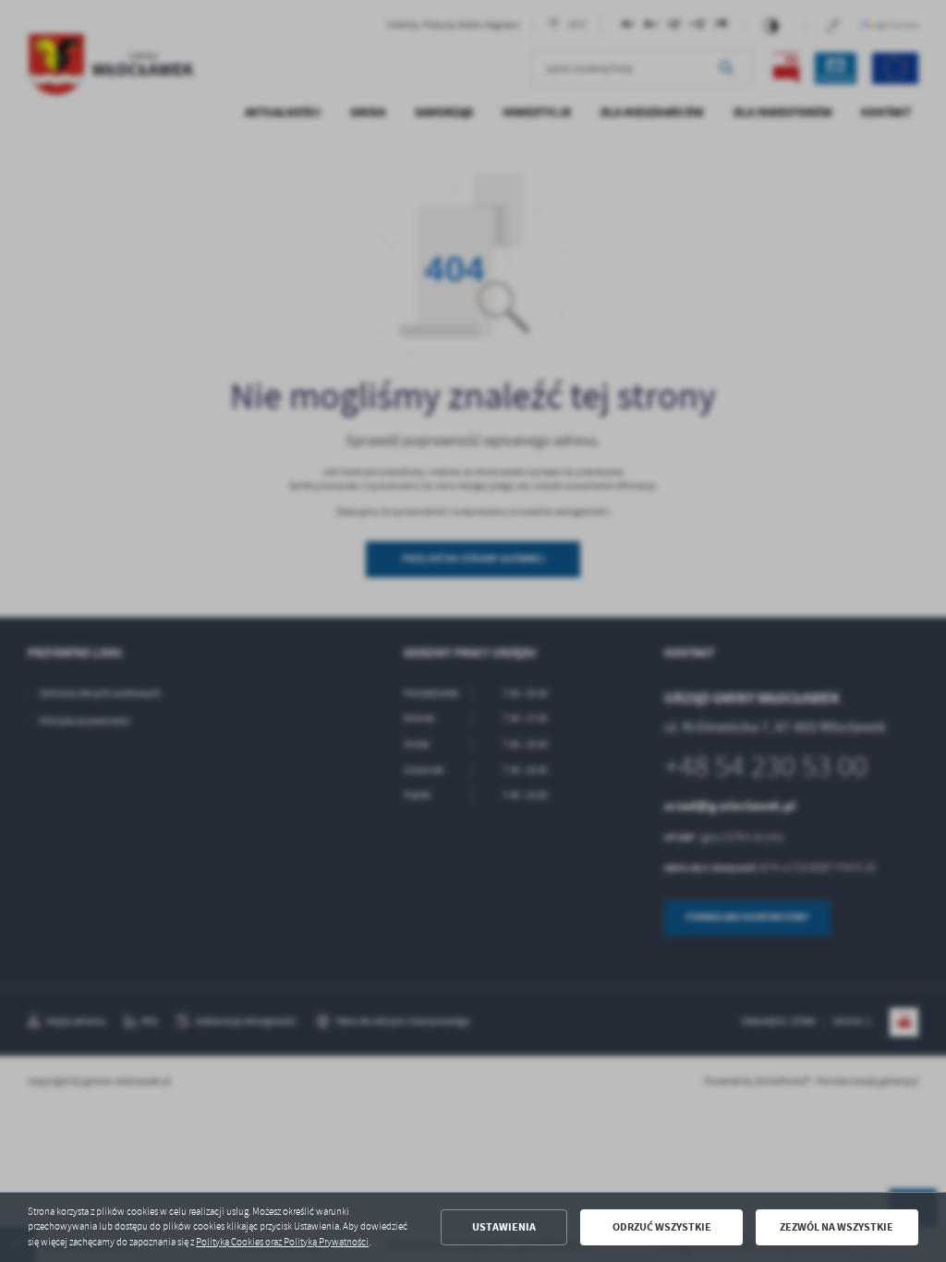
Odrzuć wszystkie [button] (661, 1227)
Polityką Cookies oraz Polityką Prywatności (282, 1242)
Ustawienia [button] (504, 1227)
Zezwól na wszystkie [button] (836, 1227)
